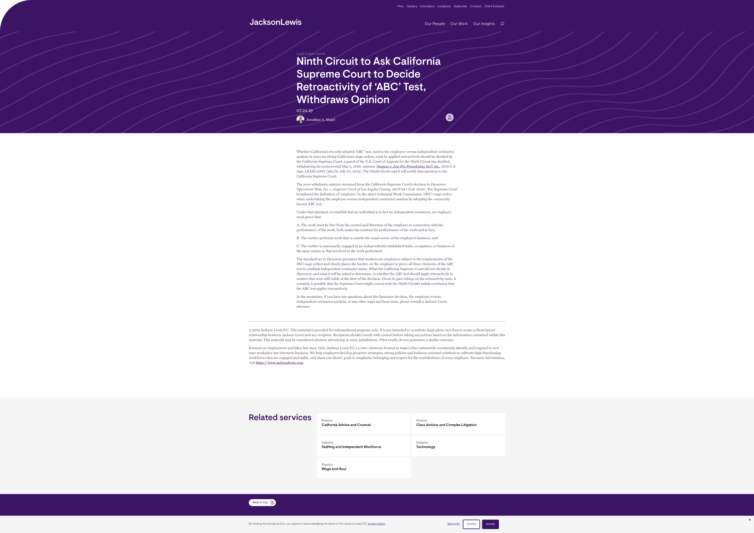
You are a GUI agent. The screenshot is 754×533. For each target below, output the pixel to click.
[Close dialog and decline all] (749, 520)
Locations (444, 6)
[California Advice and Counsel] (364, 423)
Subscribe (460, 6)
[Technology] (458, 445)
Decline (471, 524)
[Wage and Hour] (364, 467)
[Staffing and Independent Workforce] (364, 445)
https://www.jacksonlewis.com (279, 362)
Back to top (260, 502)
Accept (490, 524)
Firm (401, 6)
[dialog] (377, 524)
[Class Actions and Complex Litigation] (458, 423)
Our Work (459, 24)
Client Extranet (494, 6)
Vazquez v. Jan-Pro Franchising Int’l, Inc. (408, 166)
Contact (475, 6)
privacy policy (376, 524)
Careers (411, 6)
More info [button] (453, 524)
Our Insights (484, 24)
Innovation (427, 6)
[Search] (500, 24)
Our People (435, 24)
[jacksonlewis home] (275, 21)
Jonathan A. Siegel (320, 119)
